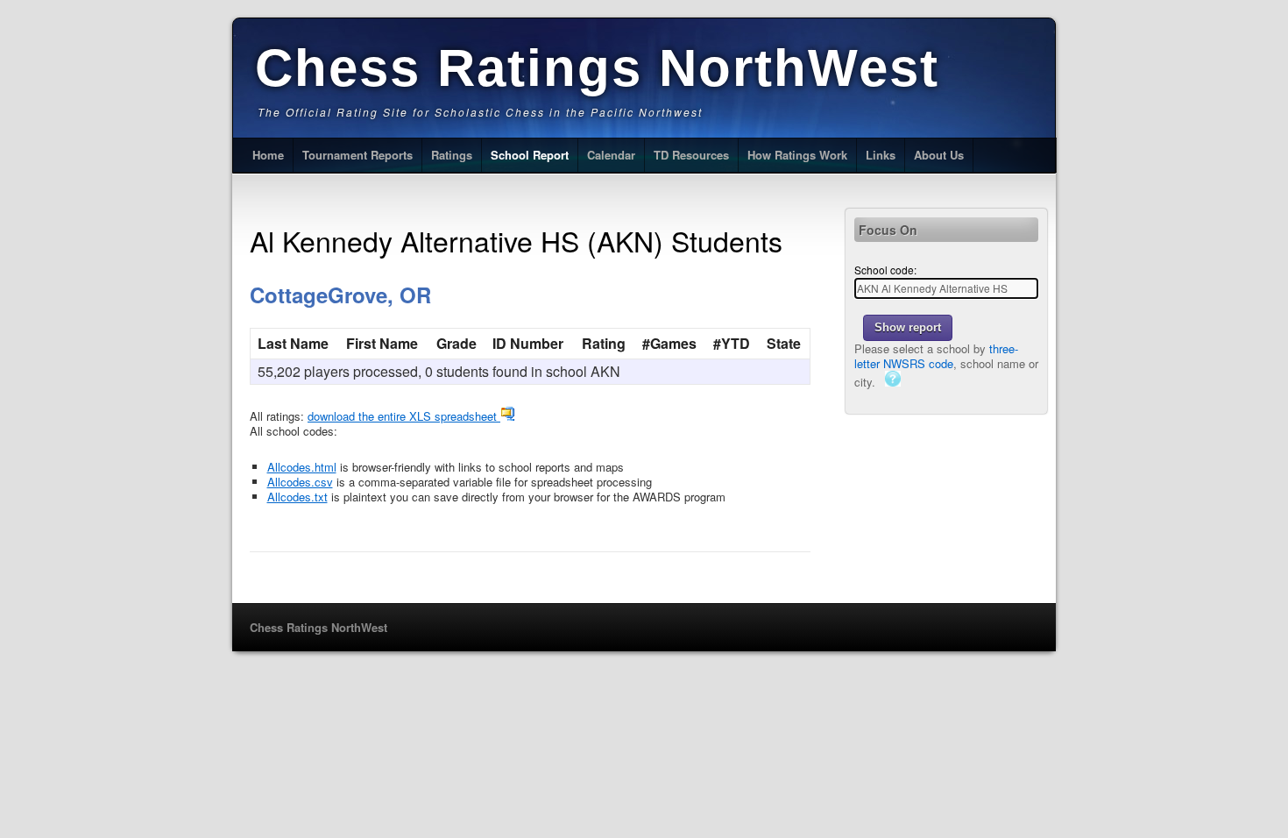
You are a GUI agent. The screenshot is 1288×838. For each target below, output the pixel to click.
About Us (939, 154)
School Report (530, 154)
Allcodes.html (301, 466)
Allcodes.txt (297, 496)
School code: (885, 269)
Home (268, 154)
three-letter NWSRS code (936, 356)
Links (880, 154)
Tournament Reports (357, 154)
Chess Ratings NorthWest (597, 68)
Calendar (611, 154)
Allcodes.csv (300, 481)
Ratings (451, 154)
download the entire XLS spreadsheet (404, 416)
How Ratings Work (797, 154)
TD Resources (691, 154)
